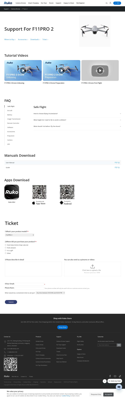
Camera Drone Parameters (43, 362)
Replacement (57, 382)
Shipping (35, 382)
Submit (11, 302)
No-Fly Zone (80, 345)
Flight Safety (80, 341)
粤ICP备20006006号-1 (33, 385)
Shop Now (62, 327)
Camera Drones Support (63, 341)
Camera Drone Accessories (43, 358)
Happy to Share (69, 3)
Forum (51, 3)
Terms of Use (7, 382)
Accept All (108, 394)
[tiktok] (120, 377)
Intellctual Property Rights (71, 382)
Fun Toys (44, 3)
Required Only (96, 394)
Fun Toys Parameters (41, 365)
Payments (43, 382)
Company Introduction (83, 361)
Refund (50, 382)
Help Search (59, 358)
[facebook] (110, 377)
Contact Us (24, 376)
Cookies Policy (27, 382)
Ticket (44, 39)
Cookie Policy (66, 396)
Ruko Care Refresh (61, 362)
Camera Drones (21, 3)
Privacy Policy (17, 382)
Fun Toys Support (61, 345)
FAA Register (80, 3)
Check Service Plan (61, 355)
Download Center (61, 348)
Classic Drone (39, 345)
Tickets (58, 351)
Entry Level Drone (40, 348)
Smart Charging (33, 3)
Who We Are (15, 376)
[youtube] (115, 377)
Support (58, 3)
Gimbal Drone (39, 341)
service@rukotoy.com (13, 348)
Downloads (34, 39)
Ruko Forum (80, 357)
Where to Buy (9, 39)
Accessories (22, 39)
